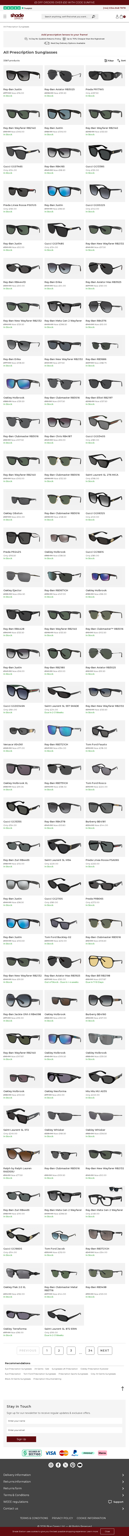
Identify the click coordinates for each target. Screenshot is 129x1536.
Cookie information (91, 1518)
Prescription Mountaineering (47, 1379)
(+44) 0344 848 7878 (114, 8)
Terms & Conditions (16, 1495)
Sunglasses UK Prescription (65, 1369)
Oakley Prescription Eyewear (94, 1369)
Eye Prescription (13, 1374)
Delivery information (17, 1475)
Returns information (17, 1481)
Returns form (12, 1488)
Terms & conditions (34, 1518)
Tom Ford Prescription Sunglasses (40, 1374)
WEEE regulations (15, 1501)
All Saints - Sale (41, 1369)
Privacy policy (62, 1518)
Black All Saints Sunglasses (18, 1379)
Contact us (10, 1508)
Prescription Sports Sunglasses (73, 1374)
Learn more (92, 1531)
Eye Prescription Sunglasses (18, 1369)
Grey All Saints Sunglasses (103, 1374)
